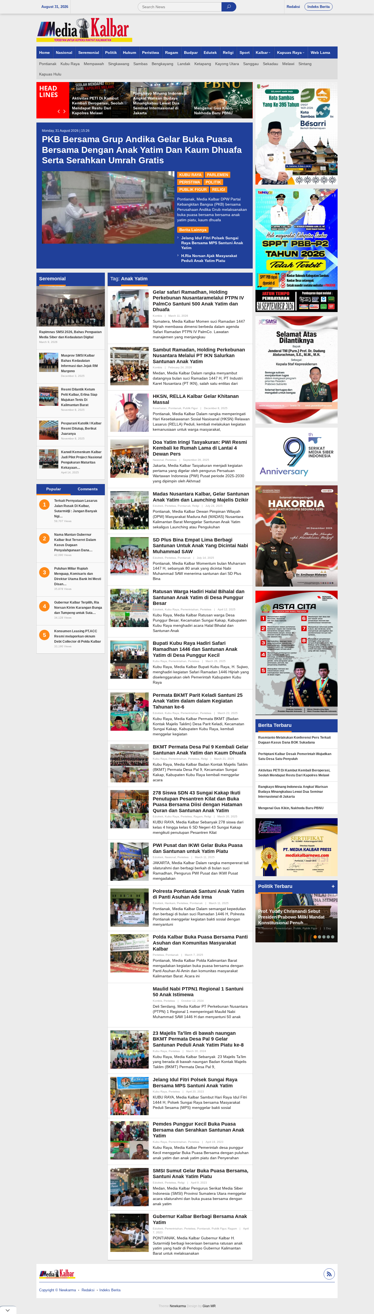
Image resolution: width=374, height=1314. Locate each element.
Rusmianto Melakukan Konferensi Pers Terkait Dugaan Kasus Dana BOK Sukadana (294, 740)
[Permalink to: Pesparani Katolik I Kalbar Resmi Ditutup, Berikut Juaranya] (48, 430)
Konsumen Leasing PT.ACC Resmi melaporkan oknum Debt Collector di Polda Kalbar (77, 636)
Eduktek (158, 505)
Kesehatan (160, 408)
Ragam (198, 816)
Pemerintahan (189, 609)
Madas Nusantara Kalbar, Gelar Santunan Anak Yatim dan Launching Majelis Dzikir (201, 497)
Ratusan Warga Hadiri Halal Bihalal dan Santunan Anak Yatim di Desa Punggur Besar (198, 597)
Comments (88, 489)
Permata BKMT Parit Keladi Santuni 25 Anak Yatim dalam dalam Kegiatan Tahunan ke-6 (198, 701)
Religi (218, 189)
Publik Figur (193, 189)
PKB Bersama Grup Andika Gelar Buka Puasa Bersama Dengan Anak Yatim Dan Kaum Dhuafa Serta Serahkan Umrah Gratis (142, 149)
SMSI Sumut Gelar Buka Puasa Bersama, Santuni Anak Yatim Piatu (200, 1173)
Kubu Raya (190, 175)
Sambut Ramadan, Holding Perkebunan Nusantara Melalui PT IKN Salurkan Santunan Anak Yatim (199, 355)
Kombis (157, 315)
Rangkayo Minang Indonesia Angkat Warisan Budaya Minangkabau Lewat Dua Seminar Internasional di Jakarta (160, 103)
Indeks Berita (109, 1290)
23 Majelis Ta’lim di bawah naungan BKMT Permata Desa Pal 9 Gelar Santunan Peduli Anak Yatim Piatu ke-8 (198, 1039)
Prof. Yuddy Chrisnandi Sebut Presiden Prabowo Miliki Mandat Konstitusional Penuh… (291, 917)
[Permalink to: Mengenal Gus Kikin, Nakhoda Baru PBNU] (221, 100)
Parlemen (217, 175)
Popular (53, 489)
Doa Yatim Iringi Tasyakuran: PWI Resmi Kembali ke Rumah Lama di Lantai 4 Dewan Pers (200, 448)
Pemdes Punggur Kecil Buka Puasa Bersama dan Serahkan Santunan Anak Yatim (198, 1129)
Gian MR (209, 1306)
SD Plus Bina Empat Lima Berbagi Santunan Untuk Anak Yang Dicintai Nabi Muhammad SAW (200, 545)
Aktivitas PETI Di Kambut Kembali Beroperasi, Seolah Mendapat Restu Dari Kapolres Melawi (294, 772)
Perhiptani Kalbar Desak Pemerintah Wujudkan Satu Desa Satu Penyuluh (294, 756)
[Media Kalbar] (84, 30)
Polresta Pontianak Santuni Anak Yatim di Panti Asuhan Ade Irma (198, 894)
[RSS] (328, 1275)
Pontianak (174, 408)
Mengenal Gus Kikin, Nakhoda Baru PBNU (291, 808)
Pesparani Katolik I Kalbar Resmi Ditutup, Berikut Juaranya (81, 428)
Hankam (170, 903)
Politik (213, 182)
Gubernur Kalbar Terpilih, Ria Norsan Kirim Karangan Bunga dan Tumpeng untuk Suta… (78, 608)
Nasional (158, 459)
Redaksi (88, 1290)
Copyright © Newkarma (57, 1290)
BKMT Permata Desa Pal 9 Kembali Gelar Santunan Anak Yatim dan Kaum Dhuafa (200, 750)
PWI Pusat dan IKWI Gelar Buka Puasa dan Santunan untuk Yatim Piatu (198, 848)
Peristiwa (189, 182)
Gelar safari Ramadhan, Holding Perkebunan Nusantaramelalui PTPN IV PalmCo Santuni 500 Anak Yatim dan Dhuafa (198, 301)
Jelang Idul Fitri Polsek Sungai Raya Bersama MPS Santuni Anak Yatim (212, 243)
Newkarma (178, 1306)
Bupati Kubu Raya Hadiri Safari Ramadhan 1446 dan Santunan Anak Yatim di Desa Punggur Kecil (195, 649)
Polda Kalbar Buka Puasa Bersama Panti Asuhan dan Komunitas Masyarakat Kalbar (200, 942)
